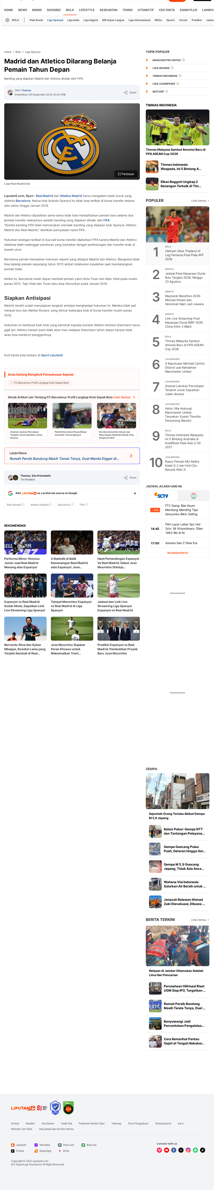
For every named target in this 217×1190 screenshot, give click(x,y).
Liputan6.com (40, 1161)
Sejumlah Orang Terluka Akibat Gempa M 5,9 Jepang (177, 816)
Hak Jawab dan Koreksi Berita (56, 1129)
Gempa (151, 769)
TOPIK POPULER (157, 51)
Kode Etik (66, 1123)
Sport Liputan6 (52, 355)
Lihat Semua (198, 200)
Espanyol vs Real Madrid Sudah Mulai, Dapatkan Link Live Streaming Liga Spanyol (24, 606)
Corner (183, 20)
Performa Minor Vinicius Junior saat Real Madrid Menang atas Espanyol (22, 563)
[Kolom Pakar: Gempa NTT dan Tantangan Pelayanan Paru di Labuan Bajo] (155, 831)
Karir (181, 1123)
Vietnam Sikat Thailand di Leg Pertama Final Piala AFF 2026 (184, 255)
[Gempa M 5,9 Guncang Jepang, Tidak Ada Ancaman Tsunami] (155, 866)
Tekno (127, 10)
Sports (170, 20)
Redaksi (30, 1123)
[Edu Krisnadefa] (15, 477)
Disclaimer (48, 1123)
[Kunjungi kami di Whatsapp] (195, 1150)
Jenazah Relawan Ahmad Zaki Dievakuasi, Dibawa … (184, 902)
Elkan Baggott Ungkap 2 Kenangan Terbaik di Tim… (181, 184)
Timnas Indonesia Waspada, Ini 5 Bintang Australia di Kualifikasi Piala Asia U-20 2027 (184, 441)
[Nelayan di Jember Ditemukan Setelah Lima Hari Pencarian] (177, 946)
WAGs (158, 20)
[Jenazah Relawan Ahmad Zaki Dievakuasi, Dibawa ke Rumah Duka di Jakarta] (155, 901)
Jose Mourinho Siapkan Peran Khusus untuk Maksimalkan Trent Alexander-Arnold (68, 649)
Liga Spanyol (55, 20)
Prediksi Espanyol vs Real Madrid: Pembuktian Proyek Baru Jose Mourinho (117, 649)
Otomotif (146, 10)
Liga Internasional (139, 20)
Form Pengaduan (138, 1123)
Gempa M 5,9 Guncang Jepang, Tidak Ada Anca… (184, 866)
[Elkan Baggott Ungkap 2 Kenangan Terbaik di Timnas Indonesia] (152, 184)
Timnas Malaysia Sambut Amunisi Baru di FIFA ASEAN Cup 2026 (176, 152)
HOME (8, 10)
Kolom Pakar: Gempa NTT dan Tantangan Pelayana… (184, 831)
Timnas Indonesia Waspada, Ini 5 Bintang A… (181, 167)
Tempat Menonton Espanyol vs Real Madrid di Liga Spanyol (71, 606)
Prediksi (197, 20)
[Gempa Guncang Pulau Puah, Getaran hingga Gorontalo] (155, 849)
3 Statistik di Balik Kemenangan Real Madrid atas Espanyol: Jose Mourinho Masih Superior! (70, 563)
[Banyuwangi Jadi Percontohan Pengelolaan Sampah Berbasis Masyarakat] (155, 1023)
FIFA (106, 220)
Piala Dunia (36, 20)
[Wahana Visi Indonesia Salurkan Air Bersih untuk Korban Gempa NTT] (155, 884)
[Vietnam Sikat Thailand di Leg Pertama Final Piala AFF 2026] (178, 224)
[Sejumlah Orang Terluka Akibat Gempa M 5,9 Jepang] (177, 791)
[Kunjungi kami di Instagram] (188, 1150)
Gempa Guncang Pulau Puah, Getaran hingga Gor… (185, 849)
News (22, 10)
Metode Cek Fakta (21, 1129)
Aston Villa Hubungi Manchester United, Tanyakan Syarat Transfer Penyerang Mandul (183, 414)
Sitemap (116, 1123)
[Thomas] (10, 92)
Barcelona (23, 200)
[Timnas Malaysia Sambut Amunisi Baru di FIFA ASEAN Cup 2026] (177, 127)
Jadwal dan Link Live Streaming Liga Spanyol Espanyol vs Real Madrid (115, 606)
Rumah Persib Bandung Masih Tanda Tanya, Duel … (184, 1006)
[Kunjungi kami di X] (181, 1150)
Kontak (15, 1123)
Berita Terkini (160, 919)
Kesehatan (108, 10)
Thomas (26, 90)
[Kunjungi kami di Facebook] (173, 1150)
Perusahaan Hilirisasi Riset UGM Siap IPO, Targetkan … (185, 988)
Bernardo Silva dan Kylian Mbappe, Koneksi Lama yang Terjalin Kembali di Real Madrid (25, 649)
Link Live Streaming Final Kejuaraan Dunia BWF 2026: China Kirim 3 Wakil (184, 322)
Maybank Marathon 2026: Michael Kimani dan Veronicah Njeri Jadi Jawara (184, 300)
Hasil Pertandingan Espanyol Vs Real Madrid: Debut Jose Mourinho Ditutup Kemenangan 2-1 (118, 563)
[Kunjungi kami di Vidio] (159, 1150)
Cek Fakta (167, 10)
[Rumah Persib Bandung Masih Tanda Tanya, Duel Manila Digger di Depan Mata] (155, 1006)
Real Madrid (44, 196)
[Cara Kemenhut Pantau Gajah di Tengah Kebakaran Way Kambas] (155, 1041)
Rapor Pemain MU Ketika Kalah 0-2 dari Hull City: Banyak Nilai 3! (182, 465)
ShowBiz (54, 10)
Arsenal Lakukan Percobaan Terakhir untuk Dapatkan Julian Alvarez (184, 390)
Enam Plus (188, 10)
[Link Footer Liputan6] (29, 1108)
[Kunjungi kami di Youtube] (166, 1150)
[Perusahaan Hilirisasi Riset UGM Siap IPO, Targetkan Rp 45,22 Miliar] (155, 988)
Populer (155, 200)
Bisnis (37, 10)
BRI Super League (113, 20)
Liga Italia (73, 20)
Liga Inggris (90, 20)
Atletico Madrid (71, 196)
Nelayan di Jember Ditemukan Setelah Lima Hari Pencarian (176, 973)
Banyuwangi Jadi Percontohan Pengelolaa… (184, 1023)
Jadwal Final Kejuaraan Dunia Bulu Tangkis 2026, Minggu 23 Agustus (185, 277)
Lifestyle (87, 10)
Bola (70, 10)
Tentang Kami (163, 1123)
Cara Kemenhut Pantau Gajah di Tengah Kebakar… (184, 1041)
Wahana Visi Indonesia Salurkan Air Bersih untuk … (185, 884)
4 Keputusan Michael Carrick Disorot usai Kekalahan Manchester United (185, 367)
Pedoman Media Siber (92, 1123)
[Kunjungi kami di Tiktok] (202, 1150)
